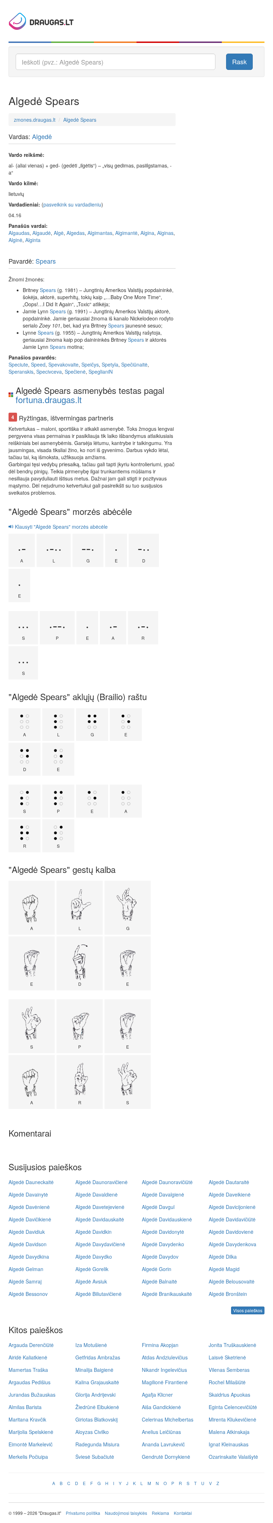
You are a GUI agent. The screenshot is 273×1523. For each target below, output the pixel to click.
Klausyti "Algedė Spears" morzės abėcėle (61, 526)
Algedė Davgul (158, 1206)
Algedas (75, 232)
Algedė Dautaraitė (229, 1182)
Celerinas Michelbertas (167, 1419)
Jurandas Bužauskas (32, 1394)
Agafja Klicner (157, 1394)
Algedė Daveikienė (230, 1194)
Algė (59, 232)
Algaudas (19, 232)
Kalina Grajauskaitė (97, 1382)
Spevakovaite (63, 364)
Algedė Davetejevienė (99, 1206)
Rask (239, 61)
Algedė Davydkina (29, 1256)
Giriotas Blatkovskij (96, 1419)
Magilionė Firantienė (165, 1382)
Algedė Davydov (160, 1256)
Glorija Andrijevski (95, 1394)
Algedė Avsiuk (91, 1281)
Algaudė (41, 232)
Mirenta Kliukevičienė (232, 1419)
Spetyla (110, 364)
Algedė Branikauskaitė (167, 1293)
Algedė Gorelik (91, 1268)
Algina (147, 232)
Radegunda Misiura (97, 1444)
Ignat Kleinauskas (228, 1444)
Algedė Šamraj (25, 1281)
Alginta (33, 239)
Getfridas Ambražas (97, 1357)
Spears (46, 260)
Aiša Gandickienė (161, 1407)
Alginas (165, 232)
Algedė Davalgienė (163, 1194)
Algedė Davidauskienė (167, 1219)
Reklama (160, 1513)
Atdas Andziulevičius (165, 1357)
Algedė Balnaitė (159, 1281)
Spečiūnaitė (134, 364)
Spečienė (75, 371)
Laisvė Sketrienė (227, 1357)
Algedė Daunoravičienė (101, 1182)
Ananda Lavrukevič (163, 1444)
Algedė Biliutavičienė (98, 1293)
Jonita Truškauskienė (232, 1344)
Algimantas (99, 232)
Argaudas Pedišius (29, 1382)
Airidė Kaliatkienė (28, 1357)
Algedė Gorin (156, 1268)
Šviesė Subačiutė (94, 1456)
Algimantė (126, 232)
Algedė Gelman (26, 1268)
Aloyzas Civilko (92, 1431)
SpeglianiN (101, 371)
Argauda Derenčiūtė (31, 1344)
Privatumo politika (83, 1513)
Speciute (18, 364)
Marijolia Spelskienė (31, 1431)
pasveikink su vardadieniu (72, 204)
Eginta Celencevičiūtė (233, 1407)
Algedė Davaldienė (96, 1194)
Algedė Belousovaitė (232, 1281)
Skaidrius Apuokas (229, 1394)
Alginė (15, 239)
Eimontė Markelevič (31, 1444)
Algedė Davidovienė (231, 1231)
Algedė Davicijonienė (232, 1206)
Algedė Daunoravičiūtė (167, 1182)
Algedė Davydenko (163, 1244)
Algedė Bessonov (28, 1293)
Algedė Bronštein (228, 1293)
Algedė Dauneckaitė (31, 1182)
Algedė (42, 136)
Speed (38, 364)
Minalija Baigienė (94, 1369)
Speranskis (21, 371)
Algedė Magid (224, 1268)
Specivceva (49, 371)
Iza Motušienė (91, 1344)
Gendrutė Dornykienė (166, 1456)
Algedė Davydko (93, 1256)
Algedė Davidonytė (163, 1231)
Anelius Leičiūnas (161, 1431)
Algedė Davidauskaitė (99, 1219)
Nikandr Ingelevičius (164, 1369)
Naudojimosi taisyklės (126, 1513)
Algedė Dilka (223, 1256)
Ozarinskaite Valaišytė (233, 1456)
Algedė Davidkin (93, 1231)
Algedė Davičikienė (30, 1219)
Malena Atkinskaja (229, 1431)
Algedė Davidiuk (27, 1231)
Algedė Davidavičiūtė (232, 1219)
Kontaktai (183, 1513)
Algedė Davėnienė (29, 1206)
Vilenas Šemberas (229, 1369)
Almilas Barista (25, 1407)
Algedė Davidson (28, 1244)
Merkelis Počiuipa (28, 1456)
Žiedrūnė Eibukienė (97, 1407)
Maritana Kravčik (27, 1419)
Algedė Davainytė (28, 1194)
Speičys (90, 364)
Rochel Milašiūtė (227, 1382)
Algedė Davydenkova (232, 1244)
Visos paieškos (247, 1310)
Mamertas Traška (28, 1369)
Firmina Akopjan (160, 1344)
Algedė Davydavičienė (100, 1244)
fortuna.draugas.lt (49, 399)
